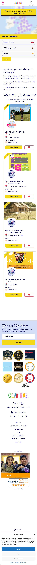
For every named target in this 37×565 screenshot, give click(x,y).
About (18, 423)
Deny (18, 554)
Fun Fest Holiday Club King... (14, 181)
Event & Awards (18, 439)
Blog (18, 432)
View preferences (18, 559)
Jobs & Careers (18, 435)
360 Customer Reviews (23, 482)
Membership (18, 429)
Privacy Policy (23, 562)
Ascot (9, 281)
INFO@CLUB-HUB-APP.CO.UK (18, 407)
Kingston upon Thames (14, 183)
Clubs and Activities (18, 426)
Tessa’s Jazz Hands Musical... (15, 230)
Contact (18, 442)
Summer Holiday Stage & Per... (15, 279)
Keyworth (10, 134)
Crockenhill (11, 232)
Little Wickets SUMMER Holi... (15, 132)
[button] (34, 535)
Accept (18, 549)
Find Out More (14, 147)
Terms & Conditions (14, 562)
